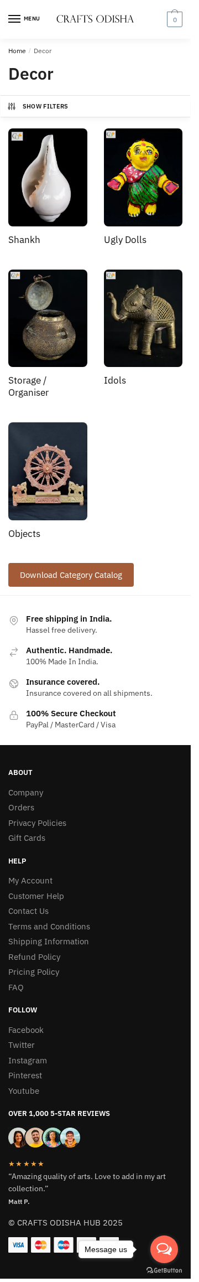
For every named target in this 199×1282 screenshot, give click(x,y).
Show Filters (46, 106)
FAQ (16, 987)
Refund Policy (34, 957)
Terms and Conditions (49, 926)
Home (17, 50)
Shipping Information (48, 941)
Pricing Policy (33, 971)
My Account (30, 880)
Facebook (26, 1030)
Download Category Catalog (71, 575)
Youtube (23, 1090)
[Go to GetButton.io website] (164, 1270)
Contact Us (28, 911)
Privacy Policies (37, 823)
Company (25, 792)
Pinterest (25, 1075)
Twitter (21, 1045)
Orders (21, 807)
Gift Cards (26, 838)
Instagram (27, 1060)
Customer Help (36, 896)
